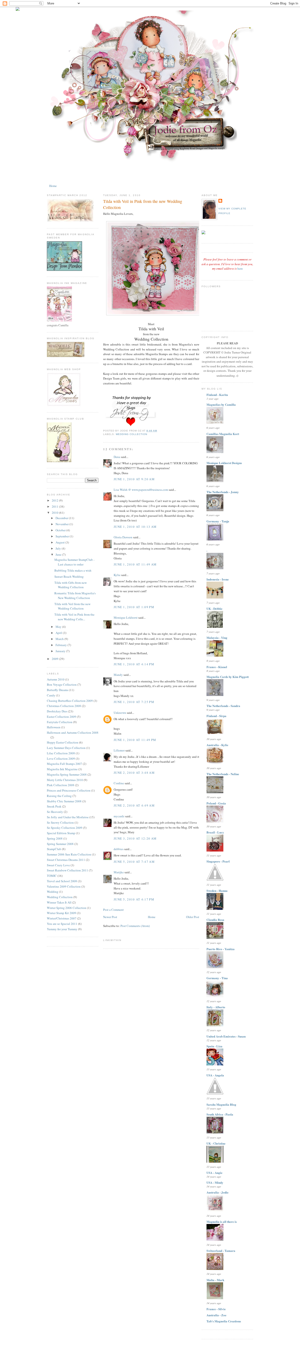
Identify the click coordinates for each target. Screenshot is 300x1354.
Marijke (119, 872)
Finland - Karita (217, 394)
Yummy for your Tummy (62, 929)
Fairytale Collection (59, 722)
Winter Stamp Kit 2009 (61, 913)
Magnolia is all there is (221, 1221)
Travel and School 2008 (62, 881)
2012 (55, 500)
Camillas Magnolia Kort (222, 433)
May (59, 627)
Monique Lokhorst (126, 617)
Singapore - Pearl (218, 861)
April (59, 633)
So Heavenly (55, 812)
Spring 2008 (55, 838)
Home (53, 186)
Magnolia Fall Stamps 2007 (64, 764)
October (61, 530)
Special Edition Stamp (61, 833)
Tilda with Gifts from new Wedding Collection (70, 584)
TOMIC (52, 876)
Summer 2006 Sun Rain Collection (69, 854)
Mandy (118, 675)
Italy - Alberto (215, 1007)
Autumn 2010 (55, 679)
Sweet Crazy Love (58, 865)
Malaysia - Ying (216, 637)
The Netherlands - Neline (222, 774)
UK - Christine (215, 1143)
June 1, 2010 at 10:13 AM (135, 526)
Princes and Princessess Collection (68, 790)
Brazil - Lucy (215, 832)
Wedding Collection (60, 897)
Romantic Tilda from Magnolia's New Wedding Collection (75, 595)
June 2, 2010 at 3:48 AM (134, 772)
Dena (117, 457)
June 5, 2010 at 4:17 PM (134, 899)
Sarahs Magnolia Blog (221, 1104)
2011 (55, 506)
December (62, 518)
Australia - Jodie (217, 1192)
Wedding (52, 891)
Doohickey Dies (57, 711)
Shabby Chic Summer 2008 (64, 801)
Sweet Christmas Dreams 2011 (66, 860)
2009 (55, 659)
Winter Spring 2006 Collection (66, 908)
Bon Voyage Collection (62, 684)
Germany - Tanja (217, 521)
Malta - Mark (215, 1280)
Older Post (192, 917)
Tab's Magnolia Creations (223, 1321)
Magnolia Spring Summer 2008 (67, 774)
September (63, 536)
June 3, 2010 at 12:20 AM (135, 838)
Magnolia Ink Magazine (62, 769)
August (60, 542)
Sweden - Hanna (217, 890)
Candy (51, 695)
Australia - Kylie (217, 745)
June (59, 554)
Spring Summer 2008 (60, 844)
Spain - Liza (214, 1046)
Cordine (119, 783)
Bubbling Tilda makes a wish (72, 570)
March (60, 639)
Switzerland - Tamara (220, 1250)
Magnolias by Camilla (221, 404)
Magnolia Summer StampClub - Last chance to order (74, 562)
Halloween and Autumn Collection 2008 (72, 732)
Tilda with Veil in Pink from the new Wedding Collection (142, 204)
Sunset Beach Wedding (69, 576)
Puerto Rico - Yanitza (220, 949)
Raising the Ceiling (59, 796)
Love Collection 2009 (61, 758)
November (62, 524)
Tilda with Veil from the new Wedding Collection (72, 606)
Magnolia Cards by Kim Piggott (227, 676)
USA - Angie (214, 1172)
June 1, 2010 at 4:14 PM (134, 664)
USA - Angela (215, 1075)
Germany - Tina (217, 978)
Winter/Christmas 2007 (61, 918)
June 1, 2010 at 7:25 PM (134, 702)
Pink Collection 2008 (60, 785)
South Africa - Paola (219, 1114)
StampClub (54, 849)
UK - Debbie (214, 608)
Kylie (117, 575)
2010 (55, 512)
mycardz (119, 816)
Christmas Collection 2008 (64, 706)
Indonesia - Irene (217, 579)
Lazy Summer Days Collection (66, 748)
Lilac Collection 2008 (61, 753)
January (61, 651)
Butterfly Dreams (57, 690)
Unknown (120, 712)
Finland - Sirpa (216, 716)
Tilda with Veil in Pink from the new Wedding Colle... (74, 616)
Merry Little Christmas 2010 (65, 780)
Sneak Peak (54, 806)
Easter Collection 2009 (61, 716)
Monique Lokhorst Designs (224, 463)
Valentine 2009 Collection (64, 886)
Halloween (53, 727)
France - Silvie (216, 1309)
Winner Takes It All (59, 902)
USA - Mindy (214, 1182)
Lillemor (119, 750)
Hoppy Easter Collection (62, 742)
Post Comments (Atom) (135, 926)
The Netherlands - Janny (222, 492)
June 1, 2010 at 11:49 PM (135, 740)
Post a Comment (113, 910)
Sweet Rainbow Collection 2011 (67, 870)
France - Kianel (216, 667)
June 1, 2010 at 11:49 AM (135, 564)
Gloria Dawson (123, 537)
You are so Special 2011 (62, 924)
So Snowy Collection (60, 822)
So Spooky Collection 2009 (64, 828)
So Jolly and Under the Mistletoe (68, 817)
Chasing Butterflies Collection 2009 (70, 701)
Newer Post (110, 917)
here (240, 268)
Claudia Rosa (215, 919)
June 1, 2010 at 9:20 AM (134, 479)
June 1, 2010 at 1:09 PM (134, 607)
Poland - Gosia (216, 803)
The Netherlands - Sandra (223, 705)
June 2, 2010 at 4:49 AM (134, 805)
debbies (119, 849)
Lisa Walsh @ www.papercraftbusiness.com (141, 489)
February (62, 645)
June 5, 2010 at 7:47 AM (134, 861)
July (59, 548)
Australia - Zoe (216, 1315)
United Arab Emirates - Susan (226, 1036)
